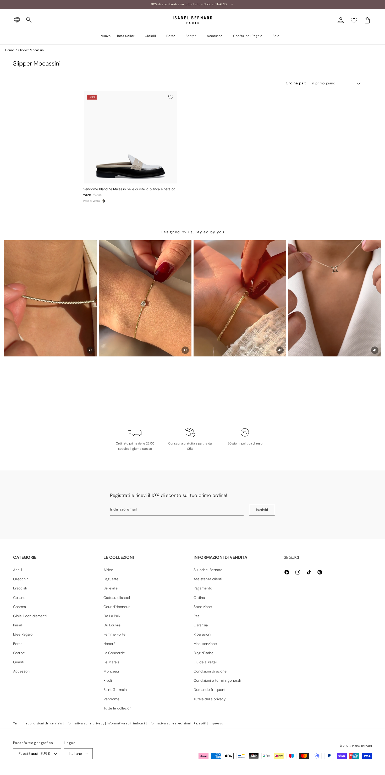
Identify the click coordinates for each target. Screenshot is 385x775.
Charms (19, 606)
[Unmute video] (90, 350)
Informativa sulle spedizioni (169, 723)
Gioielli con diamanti (30, 616)
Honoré (109, 643)
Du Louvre (111, 625)
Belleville (110, 588)
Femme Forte (114, 634)
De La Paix (111, 616)
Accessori (21, 671)
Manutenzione (205, 643)
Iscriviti (262, 510)
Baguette (110, 579)
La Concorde (114, 653)
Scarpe (19, 653)
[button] (29, 20)
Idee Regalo (22, 634)
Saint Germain (115, 689)
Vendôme (111, 699)
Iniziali (18, 625)
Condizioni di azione (210, 671)
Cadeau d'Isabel (116, 597)
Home (9, 50)
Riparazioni (202, 634)
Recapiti (200, 723)
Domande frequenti (210, 689)
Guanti (18, 662)
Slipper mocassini (31, 50)
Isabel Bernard (362, 746)
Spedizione (203, 606)
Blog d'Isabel (204, 653)
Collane (19, 597)
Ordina (199, 597)
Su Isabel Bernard (208, 569)
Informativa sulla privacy (84, 723)
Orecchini (21, 579)
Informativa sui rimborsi (126, 723)
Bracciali (20, 588)
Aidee (108, 569)
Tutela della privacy (210, 699)
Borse (18, 643)
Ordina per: (296, 83)
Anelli (17, 569)
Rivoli (107, 680)
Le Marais (111, 662)
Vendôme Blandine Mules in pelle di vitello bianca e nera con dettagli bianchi (130, 189)
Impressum (217, 723)
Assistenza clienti (208, 579)
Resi (197, 616)
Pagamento (203, 588)
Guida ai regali (205, 662)
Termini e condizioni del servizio (37, 723)
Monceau (111, 671)
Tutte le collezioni (117, 708)
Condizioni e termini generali (217, 680)
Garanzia (201, 625)
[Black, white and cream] (103, 201)
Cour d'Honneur (116, 606)
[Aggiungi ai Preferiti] (170, 97)
